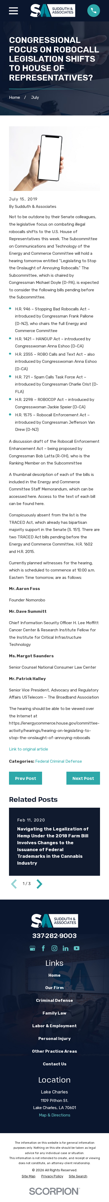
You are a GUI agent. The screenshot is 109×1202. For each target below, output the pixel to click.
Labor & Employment (54, 1026)
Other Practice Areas (54, 1051)
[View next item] (39, 884)
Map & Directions (54, 1115)
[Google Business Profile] (32, 948)
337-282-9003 (54, 935)
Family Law (54, 1013)
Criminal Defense (54, 1000)
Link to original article (29, 749)
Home (54, 975)
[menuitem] (28, 1176)
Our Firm (54, 987)
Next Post (83, 778)
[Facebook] (43, 948)
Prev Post (25, 778)
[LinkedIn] (65, 948)
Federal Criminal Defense (58, 761)
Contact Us (54, 1064)
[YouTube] (76, 948)
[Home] (52, 10)
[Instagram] (54, 948)
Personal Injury (54, 1038)
